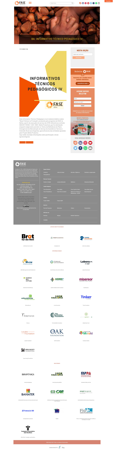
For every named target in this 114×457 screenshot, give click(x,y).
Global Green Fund (86, 323)
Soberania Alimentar (89, 182)
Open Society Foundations (28, 358)
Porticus (27, 323)
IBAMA (57, 418)
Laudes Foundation (27, 340)
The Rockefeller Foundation (57, 323)
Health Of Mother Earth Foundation (57, 287)
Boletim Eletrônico (75, 215)
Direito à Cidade (47, 182)
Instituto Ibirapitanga (28, 382)
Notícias (45, 215)
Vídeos (72, 208)
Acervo (45, 205)
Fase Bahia (59, 189)
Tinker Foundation (86, 305)
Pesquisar (78, 57)
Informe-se (46, 212)
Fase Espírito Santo (75, 189)
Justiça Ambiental (61, 182)
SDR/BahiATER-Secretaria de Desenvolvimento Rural (28, 400)
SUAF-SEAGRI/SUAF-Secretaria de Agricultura (86, 400)
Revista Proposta (47, 208)
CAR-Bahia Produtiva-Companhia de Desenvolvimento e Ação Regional (57, 401)
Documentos (87, 208)
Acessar (22, 142)
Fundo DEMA (46, 200)
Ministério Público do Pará (86, 382)
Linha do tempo (60, 172)
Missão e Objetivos (75, 172)
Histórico (45, 172)
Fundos (45, 197)
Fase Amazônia (47, 189)
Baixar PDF (30, 142)
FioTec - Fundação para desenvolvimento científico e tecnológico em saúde (86, 419)
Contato (45, 220)
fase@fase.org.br (28, 192)
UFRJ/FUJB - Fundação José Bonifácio (28, 437)
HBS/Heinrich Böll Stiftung (28, 287)
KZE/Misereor (86, 287)
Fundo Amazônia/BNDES (57, 382)
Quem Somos (46, 169)
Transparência (46, 174)
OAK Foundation (57, 340)
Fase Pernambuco (47, 191)
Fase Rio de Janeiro (61, 191)
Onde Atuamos (47, 186)
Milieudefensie (28, 305)
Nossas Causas (47, 179)
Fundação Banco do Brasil (28, 418)
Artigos (58, 215)
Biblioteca (59, 208)
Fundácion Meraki (86, 340)
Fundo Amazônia (57, 305)
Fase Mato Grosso (88, 189)
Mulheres (73, 182)
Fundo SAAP (60, 200)
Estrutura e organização (89, 172)
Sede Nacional (87, 191)
